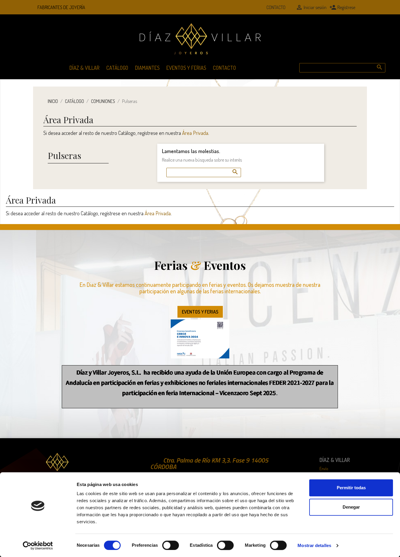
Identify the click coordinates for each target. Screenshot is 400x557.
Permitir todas (351, 487)
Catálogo (117, 68)
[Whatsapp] (254, 7)
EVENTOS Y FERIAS (200, 312)
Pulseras (64, 155)
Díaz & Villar (84, 68)
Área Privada (195, 133)
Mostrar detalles (314, 545)
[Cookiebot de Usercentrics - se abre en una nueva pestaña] (38, 545)
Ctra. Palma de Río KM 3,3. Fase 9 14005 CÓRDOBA (209, 463)
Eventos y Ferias (186, 68)
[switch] (170, 545)
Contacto (276, 7)
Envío (323, 468)
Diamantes (147, 68)
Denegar (351, 506)
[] (373, 61)
